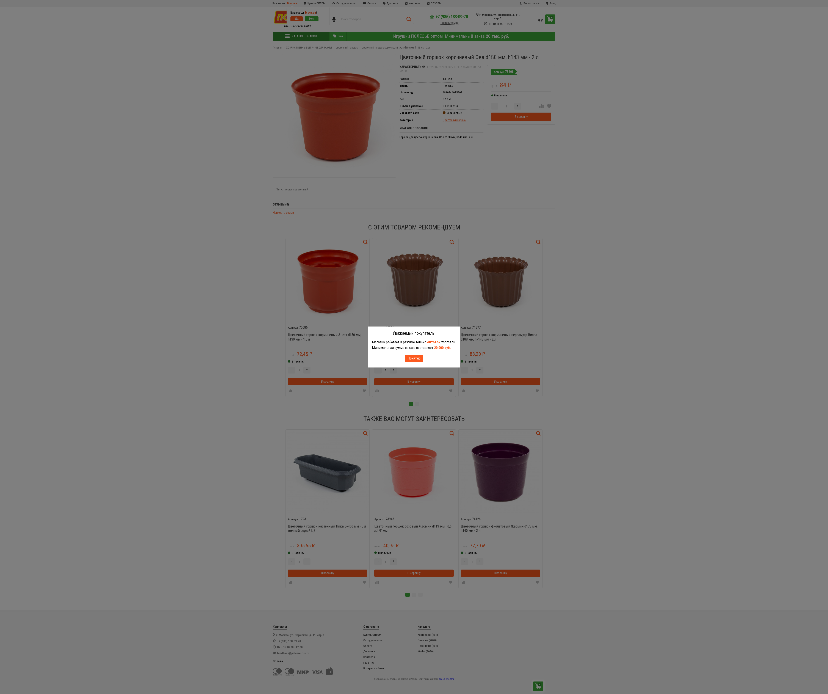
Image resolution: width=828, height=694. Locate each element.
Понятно (414, 358)
